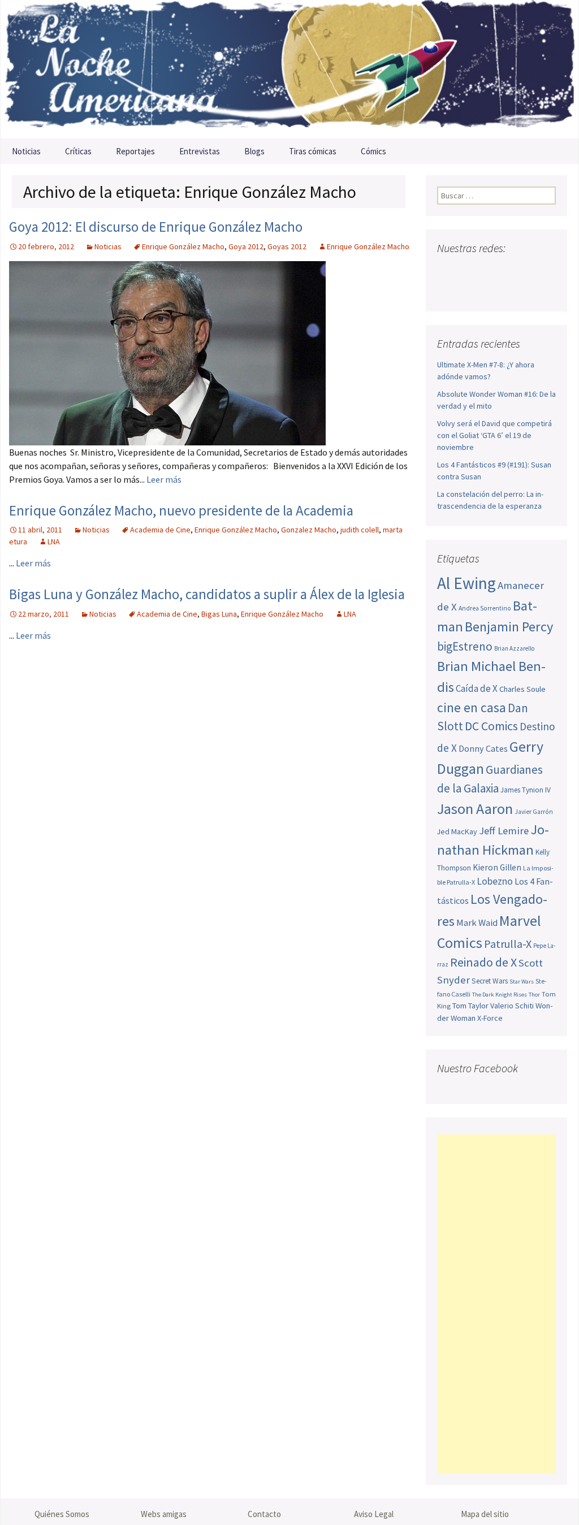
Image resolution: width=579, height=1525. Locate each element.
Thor (534, 994)
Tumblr (533, 270)
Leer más (164, 479)
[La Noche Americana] (289, 69)
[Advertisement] (496, 1304)
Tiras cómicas (312, 151)
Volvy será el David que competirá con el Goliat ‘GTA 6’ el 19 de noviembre (494, 435)
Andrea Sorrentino (485, 608)
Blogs (254, 151)
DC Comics (491, 726)
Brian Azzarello (514, 648)
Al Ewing (466, 583)
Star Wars (521, 981)
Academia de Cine (160, 530)
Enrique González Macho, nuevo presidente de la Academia (181, 510)
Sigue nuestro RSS (449, 290)
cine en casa (471, 707)
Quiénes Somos (61, 1514)
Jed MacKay (457, 831)
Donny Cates (483, 748)
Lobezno (495, 881)
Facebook (447, 270)
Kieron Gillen (497, 867)
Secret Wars (490, 981)
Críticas (78, 151)
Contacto (264, 1514)
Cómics (373, 151)
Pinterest (511, 270)
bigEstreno (464, 646)
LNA (53, 541)
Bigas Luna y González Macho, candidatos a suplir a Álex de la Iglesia (207, 594)
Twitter (468, 270)
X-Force (490, 1018)
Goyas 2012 (286, 246)
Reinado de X (483, 962)
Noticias (26, 151)
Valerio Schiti (512, 1005)
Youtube (490, 270)
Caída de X (477, 688)
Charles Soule (522, 689)
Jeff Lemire (504, 830)
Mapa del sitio (485, 1514)
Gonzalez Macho (308, 530)
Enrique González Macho (183, 246)
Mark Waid (477, 923)
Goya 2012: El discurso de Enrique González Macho (156, 227)
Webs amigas (164, 1514)
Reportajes (135, 151)
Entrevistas (199, 151)
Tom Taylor (470, 1005)
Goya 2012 (245, 246)
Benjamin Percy (509, 626)
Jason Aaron (475, 808)
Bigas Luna (219, 614)
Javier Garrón (534, 812)
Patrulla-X (508, 944)
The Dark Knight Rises (499, 994)
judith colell (359, 530)
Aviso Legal (374, 1514)
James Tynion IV (525, 790)
